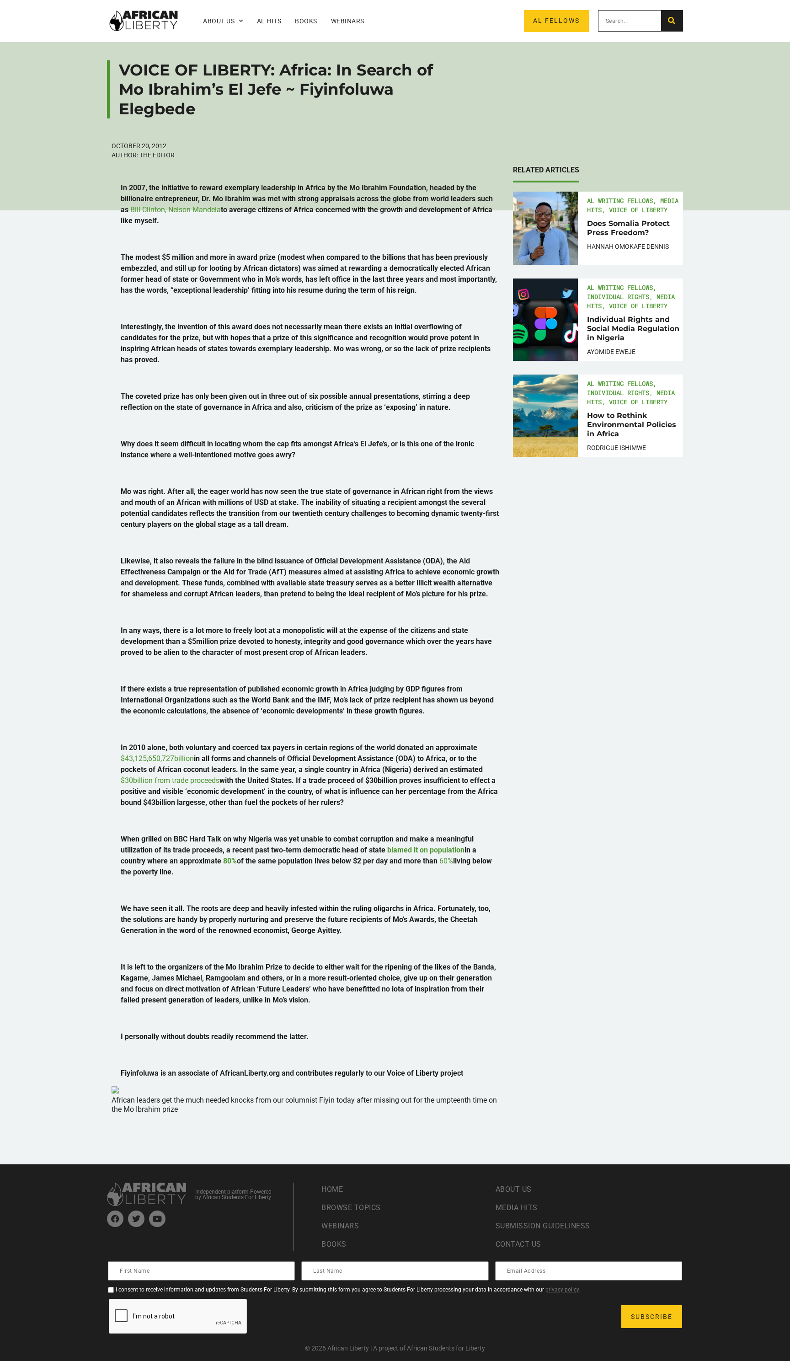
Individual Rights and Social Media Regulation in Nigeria (633, 328)
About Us (514, 1189)
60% (446, 861)
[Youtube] (157, 1219)
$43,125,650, (157, 758)
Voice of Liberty (638, 209)
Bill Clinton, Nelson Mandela (175, 209)
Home (332, 1189)
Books (306, 21)
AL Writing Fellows (620, 200)
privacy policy (562, 1289)
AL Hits (269, 21)
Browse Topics (351, 1207)
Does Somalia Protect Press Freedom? (628, 228)
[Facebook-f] (115, 1219)
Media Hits (517, 1207)
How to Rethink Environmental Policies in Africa (631, 424)
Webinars (347, 21)
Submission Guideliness (543, 1226)
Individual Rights (618, 296)
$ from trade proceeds (170, 780)
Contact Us (518, 1244)
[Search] (672, 21)
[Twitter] (136, 1219)
